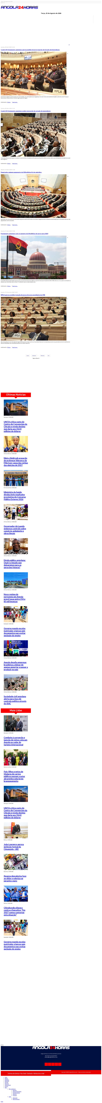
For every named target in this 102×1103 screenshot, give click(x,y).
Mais (6, 1087)
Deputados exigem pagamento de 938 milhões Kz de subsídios (21, 172)
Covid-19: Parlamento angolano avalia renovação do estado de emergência (26, 111)
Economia (7, 1081)
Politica (8, 102)
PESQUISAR (15, 1098)
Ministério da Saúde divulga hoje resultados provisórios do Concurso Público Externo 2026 (15, 495)
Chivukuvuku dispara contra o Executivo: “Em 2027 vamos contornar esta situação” (14, 911)
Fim (48, 355)
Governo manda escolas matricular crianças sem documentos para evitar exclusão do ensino (15, 632)
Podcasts (30, 1073)
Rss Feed (23, 1073)
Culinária (15, 1095)
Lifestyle (15, 1094)
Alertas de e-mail (38, 1073)
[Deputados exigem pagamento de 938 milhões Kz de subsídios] (33, 196)
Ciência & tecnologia (17, 1091)
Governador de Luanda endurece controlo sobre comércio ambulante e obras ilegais (15, 530)
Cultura (6, 1086)
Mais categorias (12, 1089)
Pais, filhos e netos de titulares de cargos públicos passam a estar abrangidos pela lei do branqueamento (14, 776)
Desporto (7, 1083)
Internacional (8, 1085)
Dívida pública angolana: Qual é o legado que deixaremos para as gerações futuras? (15, 564)
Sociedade (7, 1080)
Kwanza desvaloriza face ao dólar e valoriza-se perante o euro (15, 878)
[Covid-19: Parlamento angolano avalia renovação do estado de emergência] (33, 134)
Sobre (10, 1096)
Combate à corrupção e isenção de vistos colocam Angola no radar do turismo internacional (15, 741)
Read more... (15, 102)
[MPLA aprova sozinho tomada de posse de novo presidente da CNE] (33, 318)
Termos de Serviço (14, 1073)
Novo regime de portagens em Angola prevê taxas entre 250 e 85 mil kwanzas (14, 598)
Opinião (6, 1082)
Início (27, 355)
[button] (2, 1101)
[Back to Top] (2, 1045)
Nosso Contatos (16, 1099)
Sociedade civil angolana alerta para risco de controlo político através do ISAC (15, 700)
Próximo (42, 355)
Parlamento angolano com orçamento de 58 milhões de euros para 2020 (24, 233)
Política (6, 1078)
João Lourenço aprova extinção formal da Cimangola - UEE (14, 846)
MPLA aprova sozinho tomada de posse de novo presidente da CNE (23, 295)
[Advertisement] (51, 37)
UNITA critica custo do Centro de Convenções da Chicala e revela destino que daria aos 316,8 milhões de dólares (15, 426)
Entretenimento (16, 1092)
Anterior (34, 355)
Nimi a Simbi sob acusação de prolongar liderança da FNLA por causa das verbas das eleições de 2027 (16, 461)
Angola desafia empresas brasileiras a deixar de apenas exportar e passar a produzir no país (16, 666)
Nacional (15, 1090)
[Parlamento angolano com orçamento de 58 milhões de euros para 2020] (33, 257)
